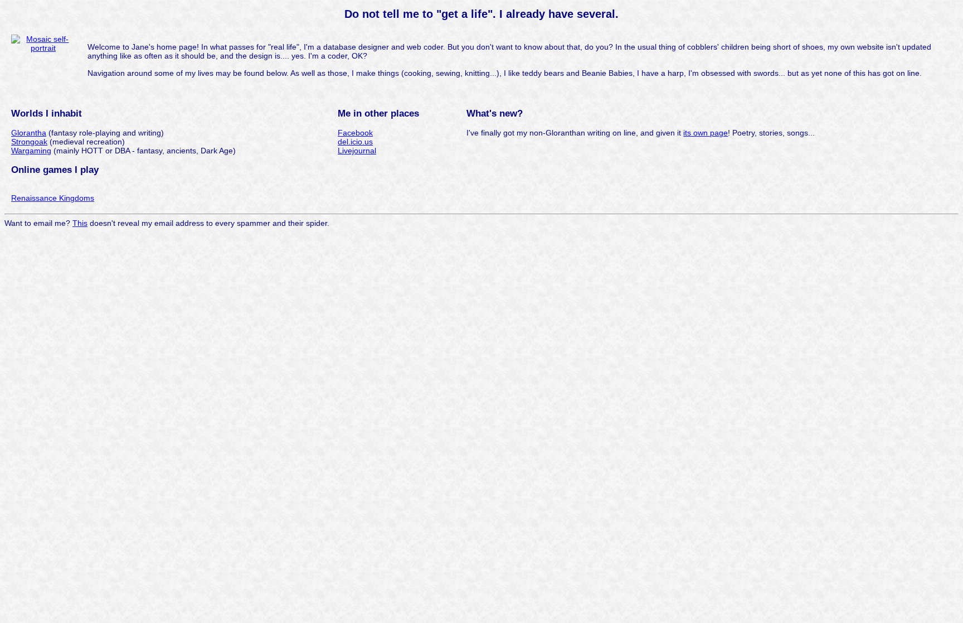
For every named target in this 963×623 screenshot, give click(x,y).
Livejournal (357, 150)
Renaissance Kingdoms (52, 198)
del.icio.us (355, 141)
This (79, 223)
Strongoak (29, 141)
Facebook (355, 132)
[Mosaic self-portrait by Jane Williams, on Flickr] (43, 48)
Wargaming (31, 150)
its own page (705, 132)
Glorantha (28, 132)
